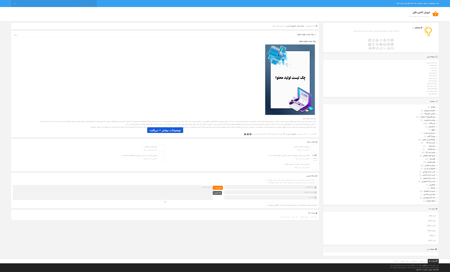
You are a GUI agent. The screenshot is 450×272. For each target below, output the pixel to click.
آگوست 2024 (431, 225)
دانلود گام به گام (433, 76)
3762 (433, 107)
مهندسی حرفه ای (429, 194)
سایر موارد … (430, 146)
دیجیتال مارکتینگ (304, 217)
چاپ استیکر (434, 68)
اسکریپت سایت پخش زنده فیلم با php (297, 164)
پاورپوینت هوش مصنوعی (301, 146)
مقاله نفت (395, 261)
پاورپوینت (401, 261)
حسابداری (431, 126)
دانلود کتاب (434, 71)
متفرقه (433, 188)
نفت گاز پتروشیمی (429, 197)
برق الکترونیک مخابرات (427, 117)
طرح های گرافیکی (429, 155)
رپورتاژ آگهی (431, 136)
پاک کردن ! (217, 193)
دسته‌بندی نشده (429, 133)
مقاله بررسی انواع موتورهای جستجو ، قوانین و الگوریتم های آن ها (289, 155)
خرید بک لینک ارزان (432, 83)
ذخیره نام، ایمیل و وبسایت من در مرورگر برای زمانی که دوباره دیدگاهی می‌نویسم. (292, 205)
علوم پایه (432, 159)
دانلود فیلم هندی (433, 94)
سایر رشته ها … (429, 142)
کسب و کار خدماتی (428, 175)
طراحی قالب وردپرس (433, 270)
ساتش (424, 265)
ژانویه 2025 (432, 221)
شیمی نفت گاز (430, 152)
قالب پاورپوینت (422, 261)
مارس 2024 (432, 240)
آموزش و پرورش (429, 110)
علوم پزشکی (431, 162)
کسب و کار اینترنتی (285, 217)
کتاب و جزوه (295, 217)
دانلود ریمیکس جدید (432, 91)
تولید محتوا (314, 217)
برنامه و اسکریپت (429, 120)
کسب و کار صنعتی (429, 178)
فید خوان (418, 270)
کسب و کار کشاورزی (428, 181)
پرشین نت (424, 270)
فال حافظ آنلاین (433, 73)
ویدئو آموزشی (430, 200)
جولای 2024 (432, 230)
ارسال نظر (219, 187)
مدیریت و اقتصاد (429, 191)
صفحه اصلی (300, 26)
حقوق (433, 129)
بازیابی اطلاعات (433, 65)
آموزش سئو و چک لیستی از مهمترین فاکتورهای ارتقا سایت (139, 155)
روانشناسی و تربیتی (428, 139)
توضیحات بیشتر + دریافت (165, 130)
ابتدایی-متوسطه (429, 113)
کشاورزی (432, 184)
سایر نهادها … (430, 149)
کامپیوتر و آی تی (291, 26)
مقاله (407, 261)
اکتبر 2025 (432, 216)
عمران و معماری (430, 165)
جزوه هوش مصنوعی (150, 146)
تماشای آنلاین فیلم (432, 89)
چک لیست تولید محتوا (305, 34)
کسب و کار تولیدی (429, 171)
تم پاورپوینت (413, 261)
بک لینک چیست (432, 78)
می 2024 (433, 235)
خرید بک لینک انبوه (432, 86)
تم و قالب (432, 123)
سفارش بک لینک (432, 81)
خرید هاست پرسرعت (431, 63)
